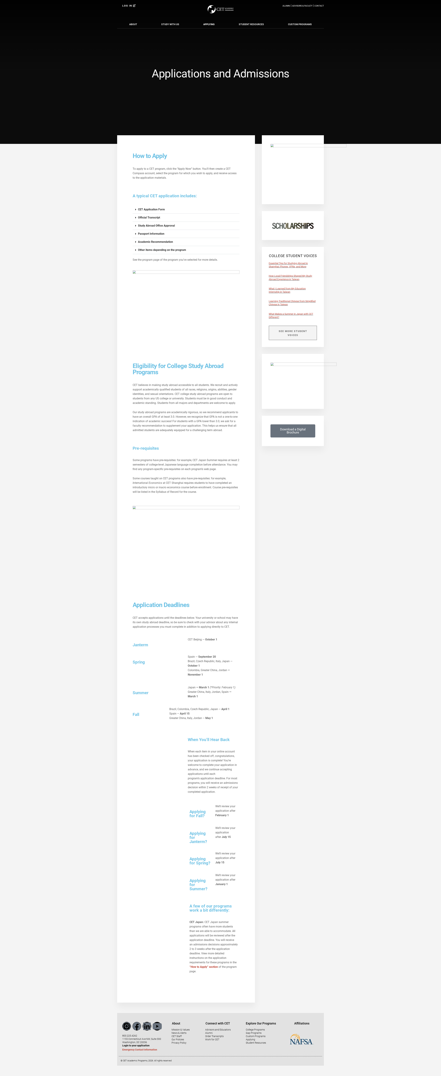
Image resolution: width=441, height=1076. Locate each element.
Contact (319, 6)
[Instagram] (126, 1026)
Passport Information (151, 233)
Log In (127, 5)
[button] (186, 210)
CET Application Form (151, 209)
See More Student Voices (293, 333)
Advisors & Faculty (302, 6)
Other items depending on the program (162, 250)
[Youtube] (157, 1026)
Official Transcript (149, 217)
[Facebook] (136, 1026)
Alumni (286, 6)
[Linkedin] (147, 1026)
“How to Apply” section (203, 966)
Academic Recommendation (155, 241)
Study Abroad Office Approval (156, 225)
